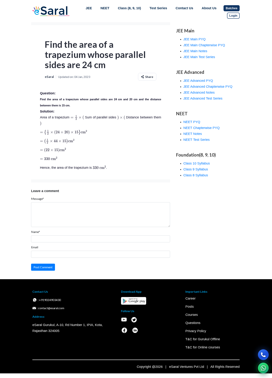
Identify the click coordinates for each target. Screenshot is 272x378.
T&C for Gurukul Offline (202, 339)
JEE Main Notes (195, 51)
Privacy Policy (195, 331)
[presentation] (77, 117)
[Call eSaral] (263, 354)
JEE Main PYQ (194, 39)
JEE (89, 8)
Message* (37, 198)
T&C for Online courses (202, 347)
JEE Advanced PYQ (198, 81)
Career (190, 298)
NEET (104, 8)
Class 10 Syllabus (196, 163)
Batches (231, 8)
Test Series (158, 8)
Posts (189, 306)
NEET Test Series (196, 140)
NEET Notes (192, 134)
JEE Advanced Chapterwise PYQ (207, 86)
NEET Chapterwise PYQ (201, 128)
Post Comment (43, 267)
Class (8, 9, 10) (129, 8)
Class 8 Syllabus (195, 175)
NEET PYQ (191, 122)
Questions (192, 323)
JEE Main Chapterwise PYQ (204, 45)
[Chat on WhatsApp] (263, 368)
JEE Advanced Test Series (202, 98)
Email (34, 247)
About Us (209, 8)
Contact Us (184, 8)
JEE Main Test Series (199, 57)
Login (233, 15)
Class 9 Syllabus (195, 169)
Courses (191, 315)
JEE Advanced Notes (199, 92)
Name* (35, 231)
